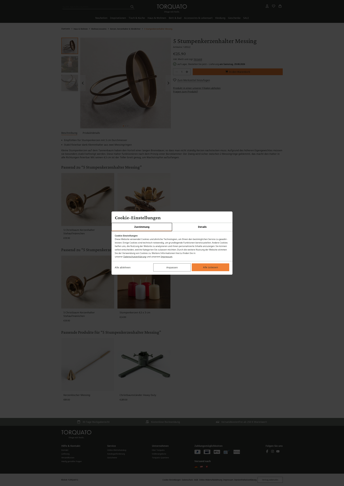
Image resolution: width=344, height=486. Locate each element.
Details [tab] (202, 226)
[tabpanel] (172, 246)
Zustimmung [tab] (141, 226)
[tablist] (172, 227)
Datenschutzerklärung (134, 256)
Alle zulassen (210, 267)
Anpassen (172, 267)
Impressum (166, 256)
